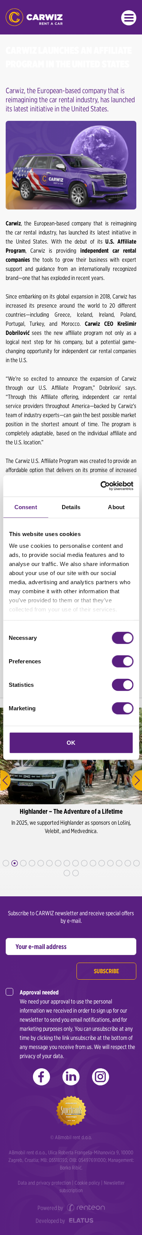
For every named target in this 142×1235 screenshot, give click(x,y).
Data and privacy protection (44, 1183)
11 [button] (93, 863)
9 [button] (75, 863)
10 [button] (84, 863)
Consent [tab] (25, 506)
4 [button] (32, 863)
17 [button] (67, 873)
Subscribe (106, 971)
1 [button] (6, 863)
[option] (71, 788)
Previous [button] (5, 780)
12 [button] (101, 863)
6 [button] (49, 863)
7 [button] (58, 863)
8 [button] (67, 863)
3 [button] (23, 863)
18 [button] (75, 873)
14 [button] (119, 863)
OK (71, 742)
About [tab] (116, 506)
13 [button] (110, 863)
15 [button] (128, 863)
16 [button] (136, 863)
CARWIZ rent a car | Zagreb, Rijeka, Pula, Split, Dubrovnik (34, 17)
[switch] (122, 661)
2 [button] (14, 863)
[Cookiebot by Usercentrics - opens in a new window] (101, 486)
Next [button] (136, 780)
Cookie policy (87, 1183)
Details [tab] (71, 506)
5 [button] (40, 863)
